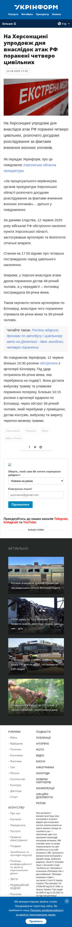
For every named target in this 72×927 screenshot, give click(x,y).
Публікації (43, 737)
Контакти (15, 819)
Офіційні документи (44, 796)
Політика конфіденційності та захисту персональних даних (21, 867)
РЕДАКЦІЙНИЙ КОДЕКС (19, 887)
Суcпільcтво (17, 779)
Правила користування (18, 839)
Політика (15, 749)
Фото (40, 749)
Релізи (41, 803)
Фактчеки (16, 761)
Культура (15, 785)
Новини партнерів (43, 781)
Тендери (15, 846)
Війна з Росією (14, 438)
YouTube (29, 522)
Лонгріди (43, 773)
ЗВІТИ (14, 879)
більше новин (36, 530)
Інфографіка (45, 767)
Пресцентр (42, 14)
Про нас (15, 813)
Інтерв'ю (42, 743)
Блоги (40, 761)
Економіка (16, 755)
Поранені (31, 431)
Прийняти (36, 921)
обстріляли (49, 363)
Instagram (11, 522)
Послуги (13, 14)
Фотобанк (27, 14)
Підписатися (20, 504)
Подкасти (43, 731)
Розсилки (16, 894)
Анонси (56, 14)
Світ (12, 767)
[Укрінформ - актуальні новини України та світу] (36, 7)
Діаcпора (16, 790)
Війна (45, 431)
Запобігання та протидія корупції (21, 853)
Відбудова (16, 743)
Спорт (14, 796)
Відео (40, 755)
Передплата (18, 825)
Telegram (61, 518)
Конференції (45, 788)
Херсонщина (13, 431)
